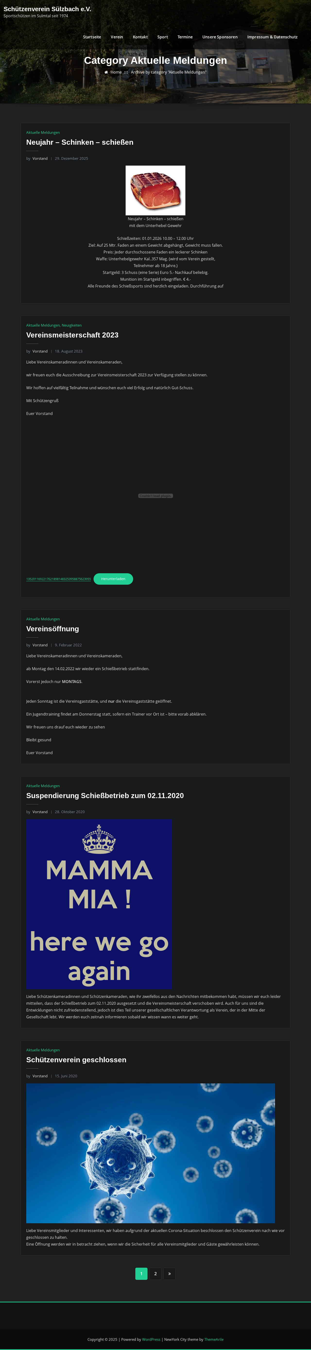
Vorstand (37, 158)
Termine (185, 37)
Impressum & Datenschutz (272, 37)
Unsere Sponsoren (220, 37)
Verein (117, 37)
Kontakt (140, 37)
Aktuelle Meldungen (43, 132)
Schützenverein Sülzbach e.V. (47, 9)
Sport (162, 37)
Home (116, 72)
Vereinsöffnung (52, 629)
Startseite (92, 37)
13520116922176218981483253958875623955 (58, 579)
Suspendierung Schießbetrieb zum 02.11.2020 (105, 796)
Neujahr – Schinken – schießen (79, 142)
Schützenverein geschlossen (76, 1060)
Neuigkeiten (72, 325)
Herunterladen (113, 578)
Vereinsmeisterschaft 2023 (72, 335)
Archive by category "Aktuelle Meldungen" (169, 72)
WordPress (151, 1339)
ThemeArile (214, 1339)
